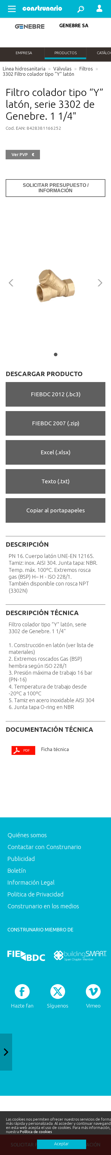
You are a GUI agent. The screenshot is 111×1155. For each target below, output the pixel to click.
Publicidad (21, 858)
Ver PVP (23, 154)
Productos (65, 53)
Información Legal (30, 882)
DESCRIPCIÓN (27, 544)
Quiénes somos (27, 835)
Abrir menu (12, 9)
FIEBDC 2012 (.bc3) (56, 394)
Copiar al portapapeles (55, 510)
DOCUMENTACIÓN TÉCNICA (49, 729)
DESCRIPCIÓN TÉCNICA (42, 612)
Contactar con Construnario (44, 846)
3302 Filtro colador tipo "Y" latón (38, 74)
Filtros (86, 68)
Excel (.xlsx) (55, 452)
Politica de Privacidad (35, 894)
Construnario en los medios (43, 906)
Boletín (16, 870)
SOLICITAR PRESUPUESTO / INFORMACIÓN (56, 188)
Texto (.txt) (55, 481)
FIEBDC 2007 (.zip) (55, 423)
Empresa (24, 53)
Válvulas (62, 68)
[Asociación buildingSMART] (80, 956)
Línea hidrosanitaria (24, 68)
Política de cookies (36, 1132)
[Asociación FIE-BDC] (26, 956)
